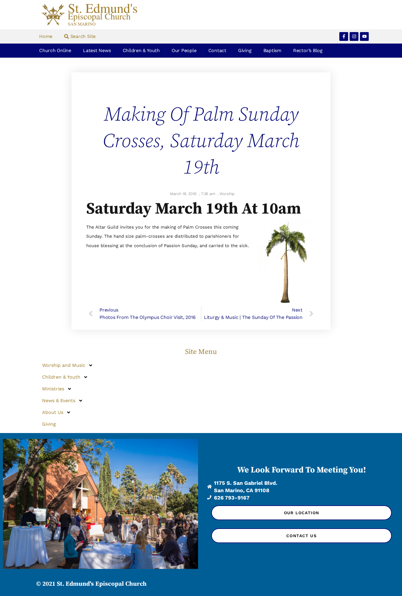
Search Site (82, 36)
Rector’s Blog (308, 50)
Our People (184, 50)
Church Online (55, 50)
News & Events (58, 400)
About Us (52, 412)
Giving (245, 50)
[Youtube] (364, 36)
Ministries (53, 389)
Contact (217, 50)
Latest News (97, 50)
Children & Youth (141, 50)
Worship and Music (63, 365)
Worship (227, 194)
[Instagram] (354, 36)
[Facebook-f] (343, 36)
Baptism (272, 50)
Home (45, 36)
